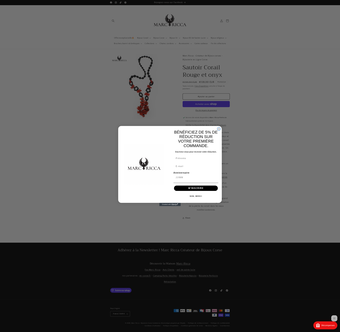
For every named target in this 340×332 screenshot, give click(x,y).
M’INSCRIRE (196, 188)
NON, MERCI (196, 196)
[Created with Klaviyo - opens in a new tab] (170, 204)
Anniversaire (181, 173)
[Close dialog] (218, 128)
